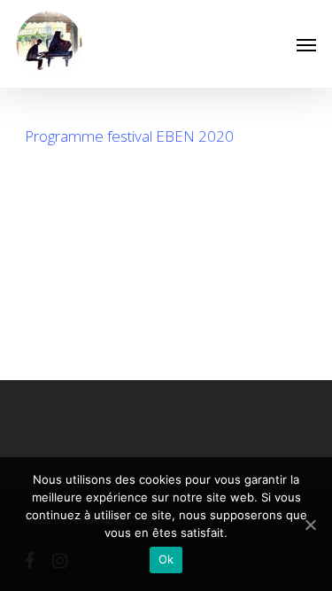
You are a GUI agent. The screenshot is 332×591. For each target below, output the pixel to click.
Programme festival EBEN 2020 (129, 136)
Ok (166, 559)
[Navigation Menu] (306, 44)
